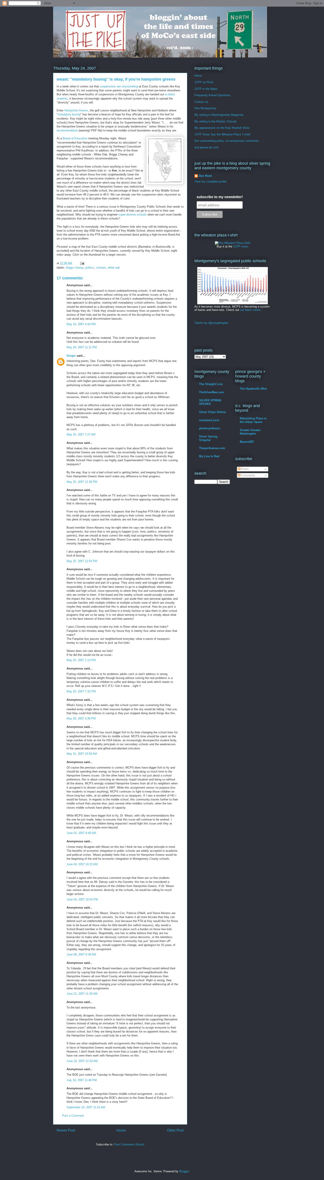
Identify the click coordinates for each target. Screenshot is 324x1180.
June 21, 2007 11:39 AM (82, 993)
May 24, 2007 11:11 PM (82, 347)
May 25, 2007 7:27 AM (81, 434)
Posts (244, 469)
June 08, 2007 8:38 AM (81, 954)
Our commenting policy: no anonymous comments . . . (229, 140)
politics (89, 267)
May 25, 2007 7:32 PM (81, 691)
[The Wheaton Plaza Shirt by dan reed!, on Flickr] (232, 243)
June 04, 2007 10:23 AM (82, 864)
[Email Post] (82, 263)
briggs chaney (75, 267)
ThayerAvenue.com (212, 448)
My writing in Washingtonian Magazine (218, 114)
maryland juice (209, 420)
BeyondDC (247, 441)
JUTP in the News (206, 88)
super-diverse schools (133, 214)
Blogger (184, 1171)
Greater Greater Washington (250, 431)
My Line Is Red (209, 456)
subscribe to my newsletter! (220, 197)
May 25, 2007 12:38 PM (82, 481)
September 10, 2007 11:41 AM (86, 1107)
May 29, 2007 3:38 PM (81, 718)
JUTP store (240, 246)
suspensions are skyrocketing (119, 86)
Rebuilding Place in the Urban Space (253, 420)
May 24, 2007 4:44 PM (81, 324)
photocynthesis (209, 428)
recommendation (67, 130)
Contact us (201, 101)
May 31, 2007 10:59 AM (82, 753)
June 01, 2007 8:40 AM (81, 833)
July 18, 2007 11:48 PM (82, 1080)
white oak (114, 267)
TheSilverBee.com (211, 392)
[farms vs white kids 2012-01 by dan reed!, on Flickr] (232, 303)
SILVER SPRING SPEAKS (210, 402)
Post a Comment (73, 1115)
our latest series (250, 310)
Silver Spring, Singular (208, 438)
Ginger (71, 355)
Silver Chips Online (212, 412)
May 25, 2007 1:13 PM (81, 660)
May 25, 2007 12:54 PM (82, 561)
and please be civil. (206, 147)
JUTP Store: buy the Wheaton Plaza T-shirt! (222, 134)
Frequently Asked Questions (212, 95)
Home (121, 1130)
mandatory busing (69, 114)
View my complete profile (210, 181)
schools (101, 267)
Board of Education (75, 138)
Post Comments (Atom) (129, 1144)
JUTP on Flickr (204, 82)
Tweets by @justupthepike (211, 322)
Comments (247, 475)
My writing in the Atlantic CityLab (215, 121)
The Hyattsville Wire (253, 388)
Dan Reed (205, 175)
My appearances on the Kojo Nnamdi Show (222, 127)
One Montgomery (205, 108)
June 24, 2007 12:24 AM (82, 1061)
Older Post (175, 1130)
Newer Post (66, 1130)
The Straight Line (211, 384)
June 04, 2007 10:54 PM (82, 899)
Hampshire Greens (76, 110)
